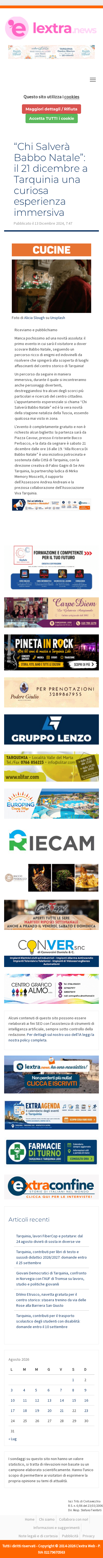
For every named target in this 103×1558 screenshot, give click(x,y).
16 (86, 1400)
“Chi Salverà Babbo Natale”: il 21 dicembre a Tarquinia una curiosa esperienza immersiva (51, 179)
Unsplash (57, 317)
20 (49, 1410)
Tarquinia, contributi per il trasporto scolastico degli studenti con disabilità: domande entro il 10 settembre (48, 1321)
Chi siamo (47, 1519)
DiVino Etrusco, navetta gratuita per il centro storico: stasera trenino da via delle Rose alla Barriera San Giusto (51, 1300)
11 (25, 1400)
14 (62, 1400)
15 (74, 1400)
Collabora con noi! (73, 1519)
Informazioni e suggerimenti (57, 1527)
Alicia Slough (34, 317)
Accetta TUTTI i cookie (51, 118)
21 (62, 1410)
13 (49, 1400)
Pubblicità (70, 1535)
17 (13, 1410)
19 (37, 1410)
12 (37, 1400)
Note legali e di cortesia (38, 1535)
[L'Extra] (51, 28)
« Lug (13, 1438)
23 (86, 1410)
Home (30, 1519)
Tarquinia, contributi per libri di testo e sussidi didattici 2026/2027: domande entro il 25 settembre (51, 1257)
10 (13, 1400)
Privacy (89, 1535)
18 (25, 1410)
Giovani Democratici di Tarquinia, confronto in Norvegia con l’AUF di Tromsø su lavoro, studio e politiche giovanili (51, 1279)
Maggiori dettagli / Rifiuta (51, 109)
